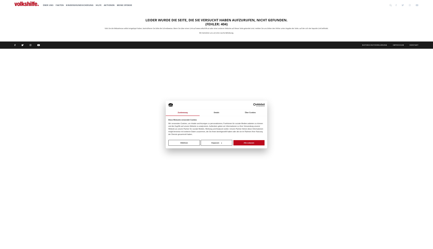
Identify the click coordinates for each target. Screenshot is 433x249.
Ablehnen (184, 143)
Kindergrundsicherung (79, 5)
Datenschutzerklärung (374, 45)
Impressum (398, 45)
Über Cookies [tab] (250, 112)
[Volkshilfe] (26, 4)
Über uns (48, 5)
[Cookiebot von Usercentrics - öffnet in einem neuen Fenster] (255, 105)
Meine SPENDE (124, 5)
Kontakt (414, 45)
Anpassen (215, 143)
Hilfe (99, 5)
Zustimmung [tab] (183, 112)
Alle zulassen (249, 143)
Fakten (60, 5)
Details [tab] (216, 112)
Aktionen (109, 5)
